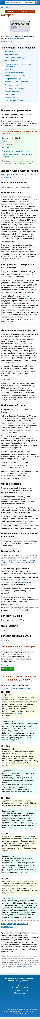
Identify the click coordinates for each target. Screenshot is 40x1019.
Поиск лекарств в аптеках (24, 967)
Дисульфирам (7, 144)
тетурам (25, 296)
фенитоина (23, 580)
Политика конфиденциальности (20, 981)
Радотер (5, 147)
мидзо (19, 713)
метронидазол (20, 560)
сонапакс (27, 839)
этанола (15, 341)
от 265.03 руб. (7, 669)
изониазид (30, 560)
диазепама (22, 582)
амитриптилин (7, 560)
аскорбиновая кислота (17, 562)
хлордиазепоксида (8, 582)
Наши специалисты (20, 988)
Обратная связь (20, 993)
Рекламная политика (20, 990)
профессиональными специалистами (16, 688)
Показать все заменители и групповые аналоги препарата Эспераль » (17, 154)
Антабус (5, 141)
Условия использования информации (20, 978)
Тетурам (5, 138)
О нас (20, 985)
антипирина (13, 580)
